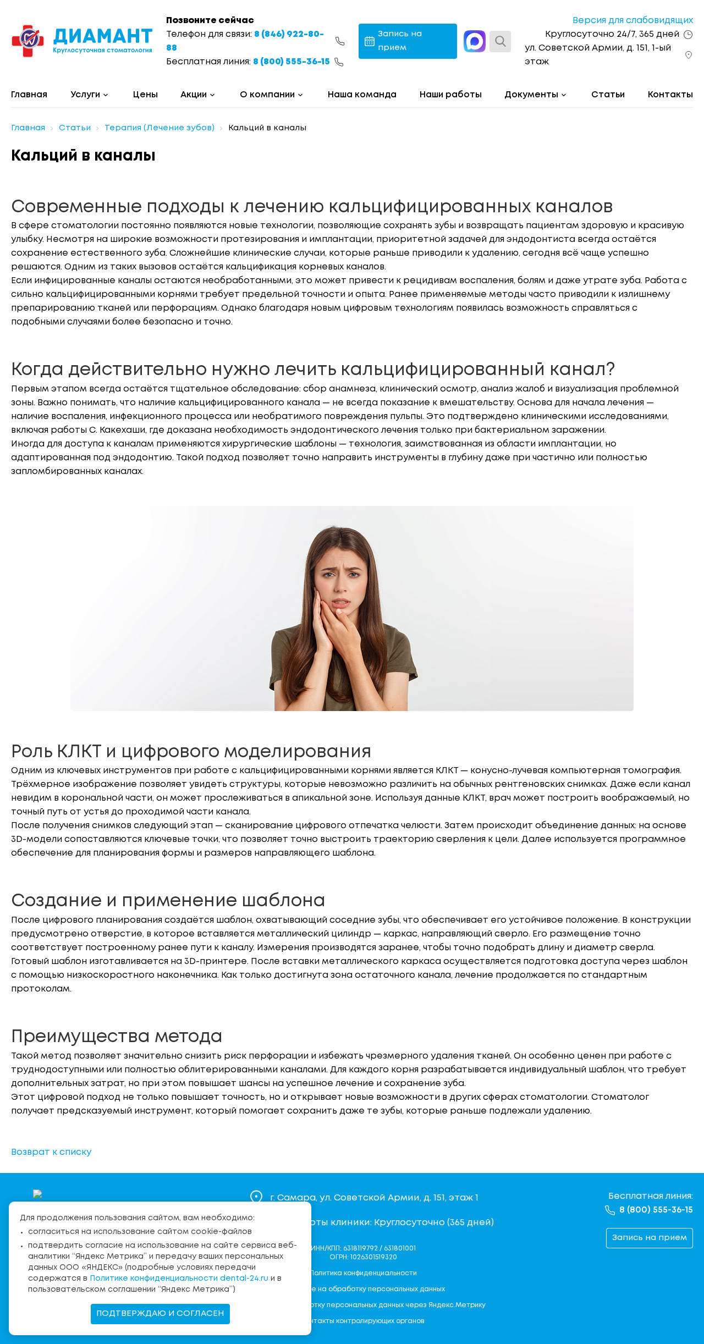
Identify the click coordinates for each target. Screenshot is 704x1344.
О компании (267, 95)
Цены (145, 95)
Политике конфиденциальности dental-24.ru (179, 1278)
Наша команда (362, 95)
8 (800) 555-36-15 (291, 62)
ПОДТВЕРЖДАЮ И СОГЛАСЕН (160, 1314)
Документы (531, 95)
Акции (193, 95)
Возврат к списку (51, 1152)
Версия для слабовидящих (633, 20)
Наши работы (451, 95)
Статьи (608, 95)
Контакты (670, 95)
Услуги (85, 95)
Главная (29, 95)
